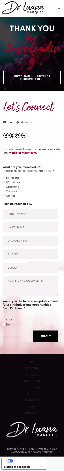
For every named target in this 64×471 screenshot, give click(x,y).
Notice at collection (17, 466)
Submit (45, 336)
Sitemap (12, 448)
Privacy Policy (26, 448)
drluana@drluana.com (20, 121)
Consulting (32, 387)
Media (32, 393)
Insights (32, 400)
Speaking (32, 368)
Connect (32, 413)
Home (32, 362)
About (32, 406)
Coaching (32, 381)
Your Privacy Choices (27, 461)
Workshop (32, 374)
